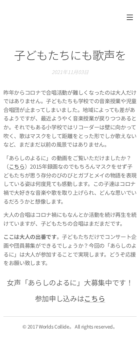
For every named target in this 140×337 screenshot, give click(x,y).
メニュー (130, 17)
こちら (17, 166)
